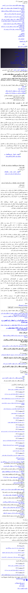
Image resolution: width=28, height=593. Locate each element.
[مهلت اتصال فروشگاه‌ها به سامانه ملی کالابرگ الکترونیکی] (12, 158)
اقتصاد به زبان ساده (19, 52)
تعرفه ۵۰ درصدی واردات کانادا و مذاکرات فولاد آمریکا (12, 504)
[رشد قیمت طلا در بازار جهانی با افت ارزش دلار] (15, 363)
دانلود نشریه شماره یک (15, 61)
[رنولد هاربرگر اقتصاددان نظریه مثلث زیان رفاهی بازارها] (12, 496)
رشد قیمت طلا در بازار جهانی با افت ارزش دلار (12, 19)
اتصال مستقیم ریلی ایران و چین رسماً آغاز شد (14, 463)
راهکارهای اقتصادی (19, 59)
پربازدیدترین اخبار (20, 457)
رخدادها (22, 64)
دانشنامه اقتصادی (20, 57)
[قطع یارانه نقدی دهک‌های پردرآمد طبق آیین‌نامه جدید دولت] (12, 176)
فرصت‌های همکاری (19, 583)
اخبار (23, 50)
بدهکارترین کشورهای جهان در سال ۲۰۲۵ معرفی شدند (12, 480)
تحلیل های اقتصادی (19, 54)
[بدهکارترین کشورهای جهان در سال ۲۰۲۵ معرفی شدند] (12, 478)
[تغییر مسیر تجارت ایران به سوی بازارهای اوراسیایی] (14, 354)
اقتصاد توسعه (21, 53)
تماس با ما (21, 585)
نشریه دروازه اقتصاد (19, 60)
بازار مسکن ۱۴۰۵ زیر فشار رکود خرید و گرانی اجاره (12, 468)
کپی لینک (10, 307)
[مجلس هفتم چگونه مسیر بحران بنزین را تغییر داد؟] (12, 490)
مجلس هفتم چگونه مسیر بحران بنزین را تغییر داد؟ (13, 492)
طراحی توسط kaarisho (21, 578)
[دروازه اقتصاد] (23, 41)
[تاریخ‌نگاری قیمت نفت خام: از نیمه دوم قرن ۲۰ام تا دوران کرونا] (19, 482)
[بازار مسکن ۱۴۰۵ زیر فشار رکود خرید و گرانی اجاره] (12, 467)
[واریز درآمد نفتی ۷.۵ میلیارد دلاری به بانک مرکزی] (14, 345)
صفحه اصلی (21, 49)
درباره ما (22, 584)
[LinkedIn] (26, 580)
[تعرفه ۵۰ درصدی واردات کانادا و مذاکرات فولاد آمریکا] (14, 337)
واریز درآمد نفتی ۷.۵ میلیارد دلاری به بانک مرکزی (13, 510)
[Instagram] (24, 580)
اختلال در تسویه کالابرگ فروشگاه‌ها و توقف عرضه (13, 474)
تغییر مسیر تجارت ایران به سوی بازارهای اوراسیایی (13, 515)
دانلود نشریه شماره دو (16, 63)
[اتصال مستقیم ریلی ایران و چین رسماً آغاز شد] (12, 461)
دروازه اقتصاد (24, 70)
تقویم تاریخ (21, 56)
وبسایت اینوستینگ (23, 305)
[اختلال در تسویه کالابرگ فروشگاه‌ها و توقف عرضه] (12, 473)
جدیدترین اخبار (20, 459)
